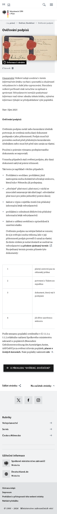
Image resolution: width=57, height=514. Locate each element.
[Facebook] (29, 400)
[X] (19, 400)
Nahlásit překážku (10, 501)
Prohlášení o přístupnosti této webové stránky (23, 496)
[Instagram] (39, 400)
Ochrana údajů (8, 488)
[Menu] (51, 4)
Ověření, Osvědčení (26, 23)
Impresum (7, 492)
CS (8, 4)
